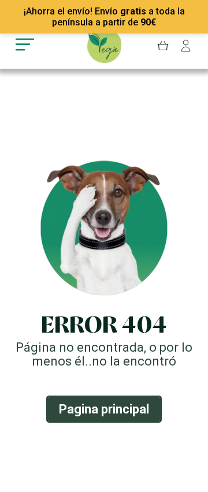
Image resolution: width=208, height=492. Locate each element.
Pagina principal (104, 409)
